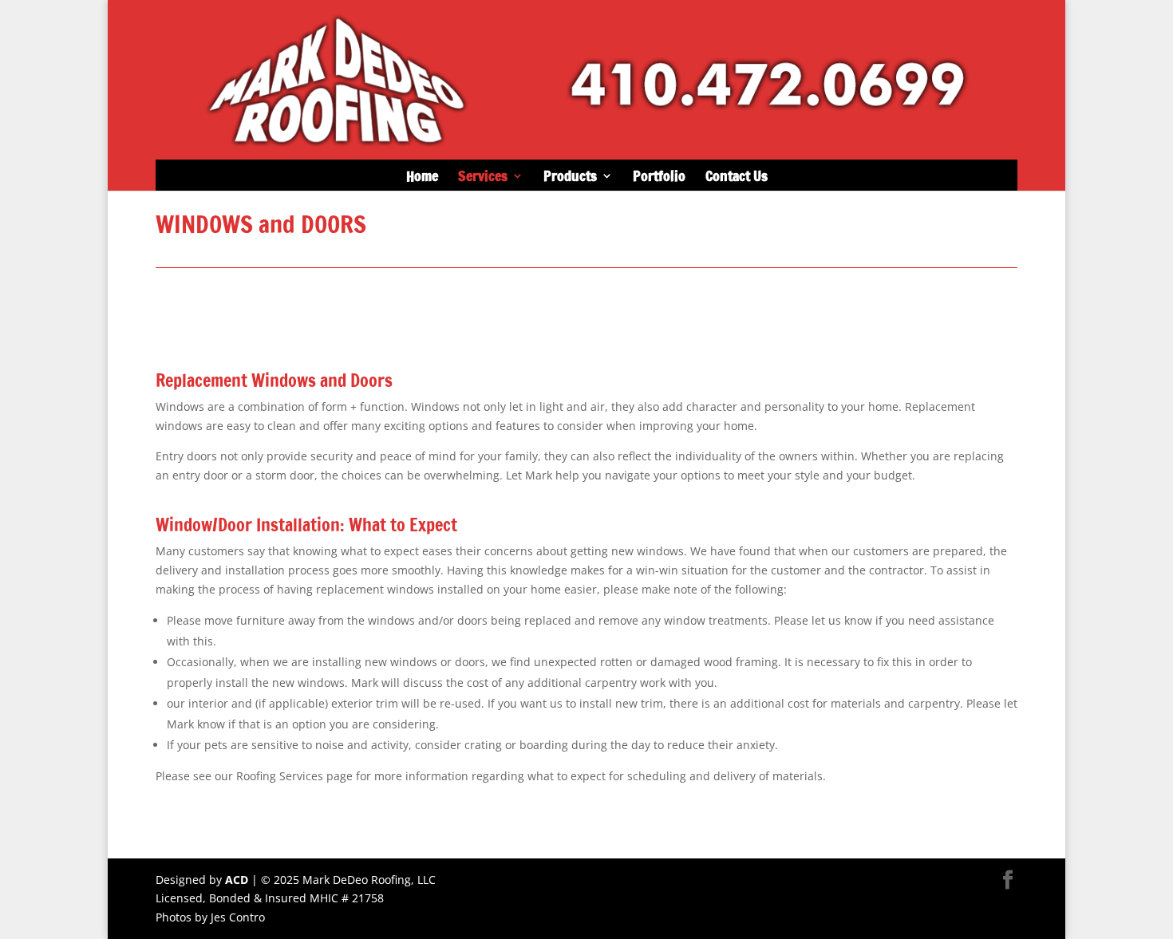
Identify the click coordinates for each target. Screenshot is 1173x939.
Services (483, 178)
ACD (236, 879)
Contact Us (736, 178)
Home (422, 178)
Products (570, 178)
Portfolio (659, 178)
